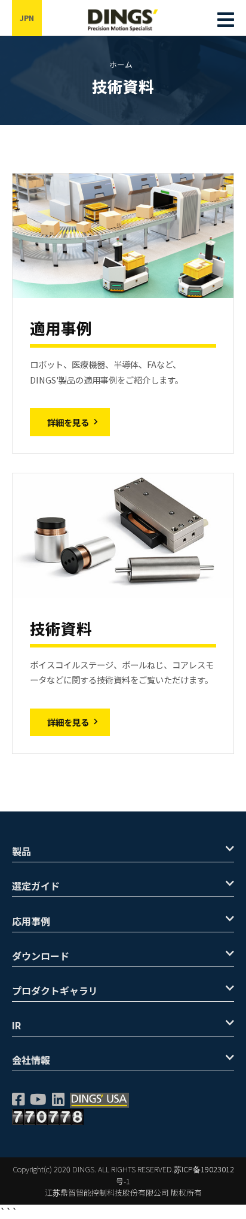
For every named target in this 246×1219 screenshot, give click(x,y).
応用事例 (31, 921)
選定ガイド (36, 885)
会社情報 (31, 1060)
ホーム (121, 64)
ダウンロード (40, 956)
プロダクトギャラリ (55, 990)
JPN (27, 17)
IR (16, 1025)
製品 (21, 851)
